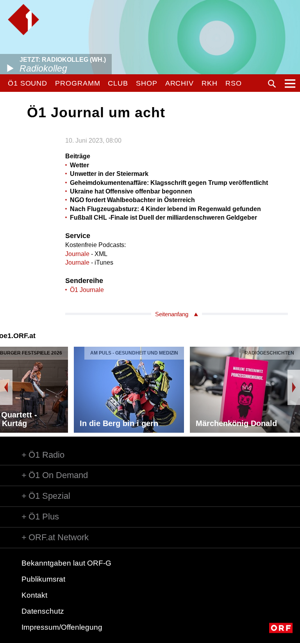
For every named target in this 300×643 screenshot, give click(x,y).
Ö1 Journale (87, 290)
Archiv (179, 83)
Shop (146, 83)
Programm (77, 83)
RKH (210, 83)
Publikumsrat (43, 579)
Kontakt (34, 595)
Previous (6, 387)
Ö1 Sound (27, 83)
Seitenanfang (171, 314)
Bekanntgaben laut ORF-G (66, 563)
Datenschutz (42, 611)
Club (118, 83)
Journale (77, 254)
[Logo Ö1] (23, 19)
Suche (272, 84)
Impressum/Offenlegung (61, 627)
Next (294, 387)
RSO (233, 83)
